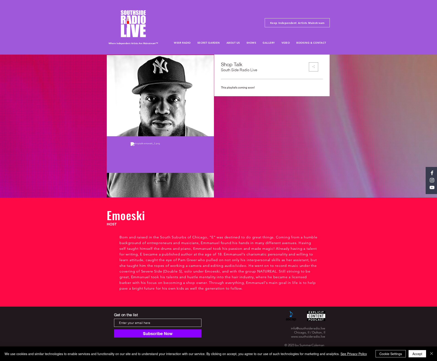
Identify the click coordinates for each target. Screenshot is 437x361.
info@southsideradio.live (308, 328)
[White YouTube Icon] (432, 187)
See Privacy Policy (353, 353)
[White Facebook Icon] (432, 173)
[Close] (431, 353)
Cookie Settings (390, 353)
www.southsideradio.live (308, 336)
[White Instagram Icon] (432, 180)
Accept (417, 353)
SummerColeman (312, 345)
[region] (160, 126)
